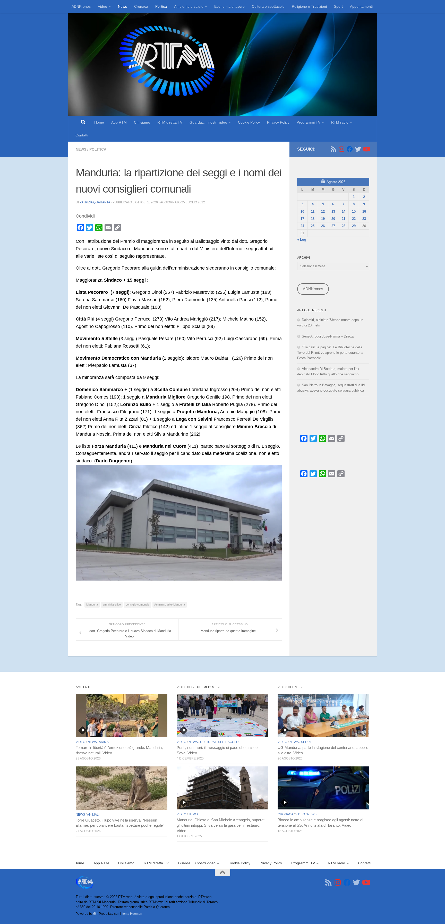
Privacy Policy (278, 122)
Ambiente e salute (188, 6)
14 (343, 211)
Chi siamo (142, 122)
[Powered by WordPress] (94, 913)
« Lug (301, 239)
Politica (161, 6)
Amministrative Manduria (169, 604)
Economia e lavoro (229, 6)
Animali (105, 742)
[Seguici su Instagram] (341, 149)
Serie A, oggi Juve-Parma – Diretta (328, 336)
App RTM (119, 122)
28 (343, 226)
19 (323, 219)
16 (364, 211)
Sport (338, 6)
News (122, 6)
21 (343, 219)
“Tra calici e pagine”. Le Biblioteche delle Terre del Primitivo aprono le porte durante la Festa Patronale (330, 352)
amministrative (112, 604)
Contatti (81, 135)
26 (323, 226)
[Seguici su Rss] (333, 149)
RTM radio (339, 122)
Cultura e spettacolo (268, 6)
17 (302, 219)
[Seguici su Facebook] (350, 149)
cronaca (285, 814)
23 (364, 219)
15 (354, 211)
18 (312, 219)
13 (333, 211)
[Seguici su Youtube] (366, 149)
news (81, 149)
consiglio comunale (137, 604)
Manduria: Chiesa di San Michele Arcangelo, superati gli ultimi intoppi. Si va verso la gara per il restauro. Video (221, 825)
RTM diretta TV (169, 122)
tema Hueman (132, 913)
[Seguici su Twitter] (358, 149)
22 (354, 219)
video (80, 742)
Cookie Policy (249, 122)
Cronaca (141, 6)
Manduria (92, 604)
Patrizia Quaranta (95, 202)
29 (354, 226)
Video (102, 6)
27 (333, 226)
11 (312, 211)
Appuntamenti (361, 6)
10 (302, 211)
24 (302, 226)
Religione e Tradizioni (309, 6)
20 (333, 219)
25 (312, 226)
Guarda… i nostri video (208, 122)
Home (99, 122)
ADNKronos (81, 6)
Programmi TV (308, 122)
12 (323, 211)
